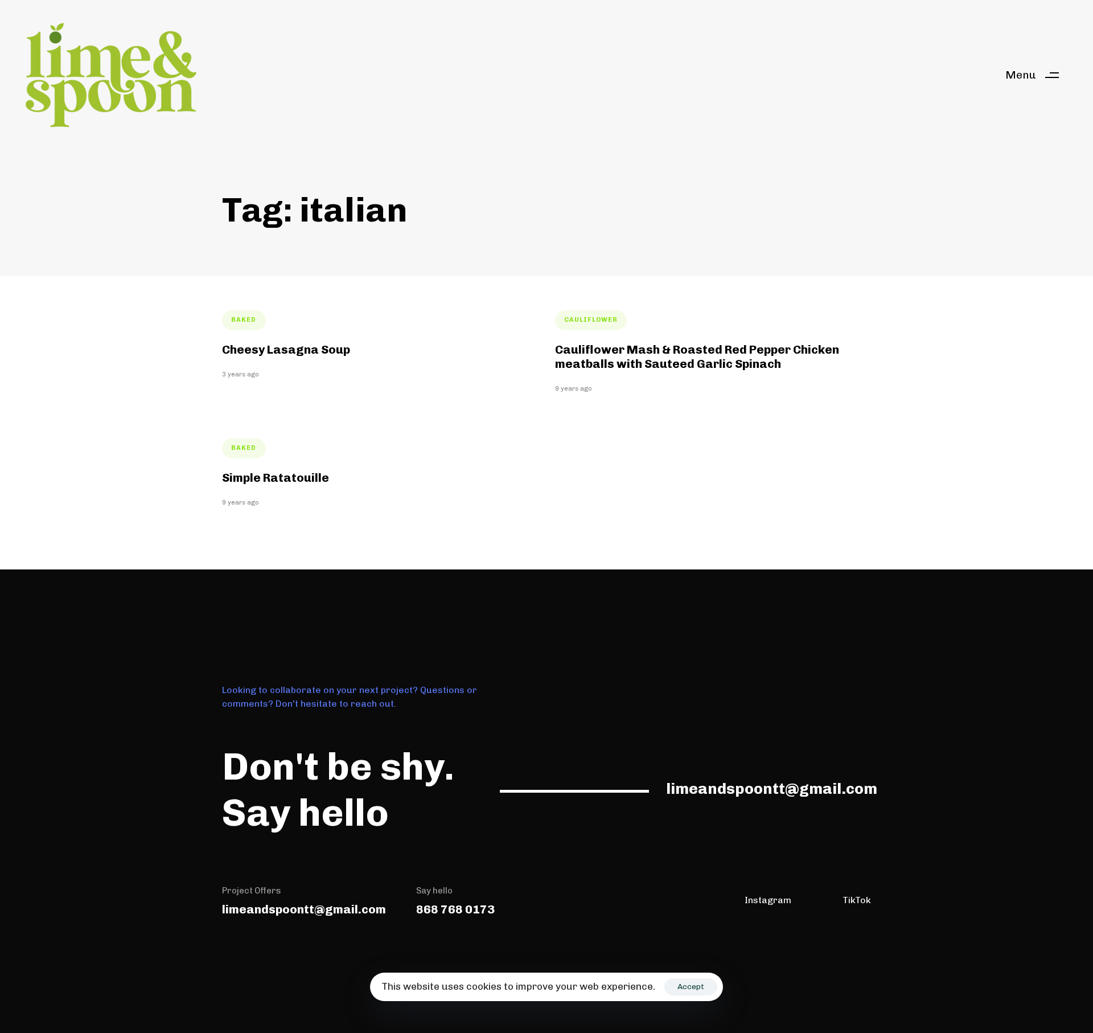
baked (244, 319)
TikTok (857, 900)
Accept (690, 986)
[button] (1036, 75)
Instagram (768, 900)
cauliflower (591, 319)
